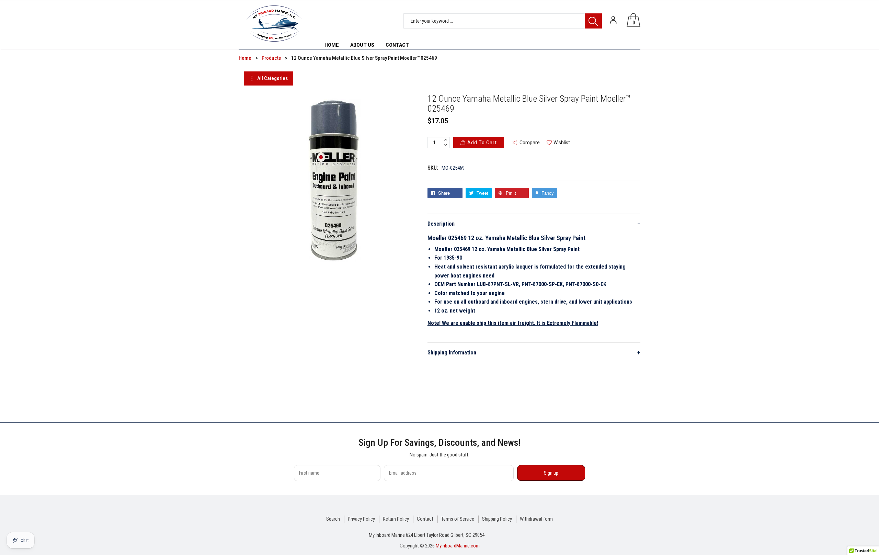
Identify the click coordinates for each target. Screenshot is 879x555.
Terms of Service (457, 519)
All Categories (272, 78)
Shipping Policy (497, 519)
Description (533, 223)
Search (333, 519)
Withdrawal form (536, 519)
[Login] (613, 19)
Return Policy (396, 519)
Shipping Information (533, 352)
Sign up (551, 473)
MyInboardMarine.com (458, 546)
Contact (425, 519)
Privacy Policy (361, 519)
